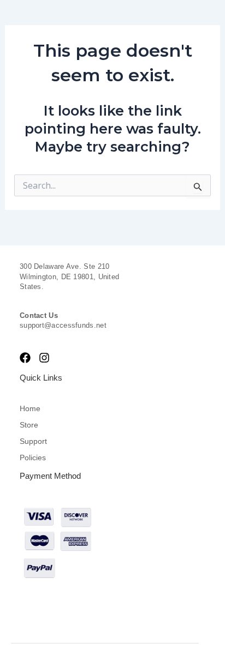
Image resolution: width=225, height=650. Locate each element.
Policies (33, 457)
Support (33, 441)
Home (30, 408)
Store (29, 424)
